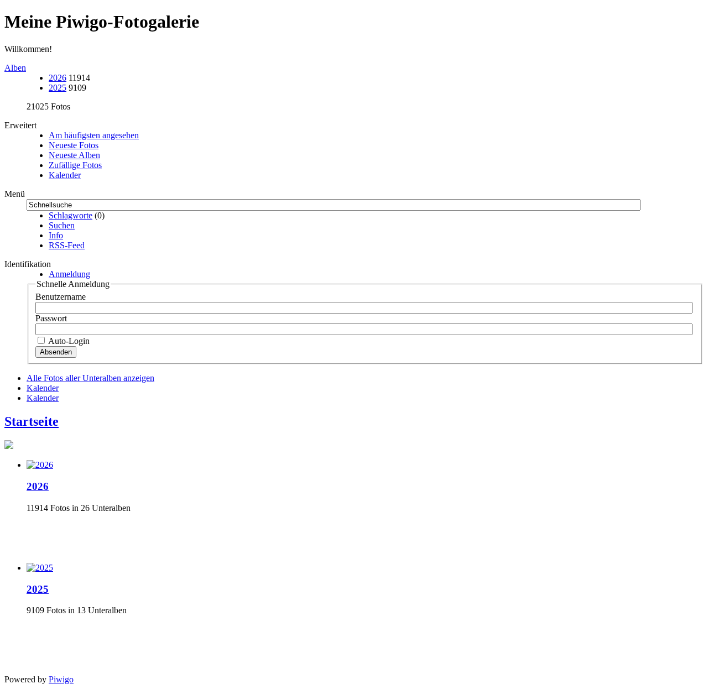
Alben (15, 67)
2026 (57, 77)
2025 (57, 87)
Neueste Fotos (73, 145)
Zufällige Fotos (75, 165)
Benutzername (60, 296)
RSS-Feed (67, 245)
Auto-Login (68, 341)
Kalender (65, 175)
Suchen (62, 225)
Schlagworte (70, 215)
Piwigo (61, 679)
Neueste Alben (74, 155)
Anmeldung (69, 274)
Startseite (31, 421)
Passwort (51, 318)
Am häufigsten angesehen (94, 135)
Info (56, 235)
